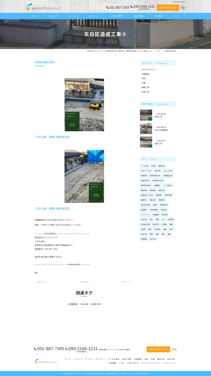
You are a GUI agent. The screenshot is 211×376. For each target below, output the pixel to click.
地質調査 (144, 239)
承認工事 (157, 171)
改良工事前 (168, 195)
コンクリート (145, 215)
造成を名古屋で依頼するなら (48, 256)
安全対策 (144, 234)
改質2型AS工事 (158, 180)
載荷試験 (144, 190)
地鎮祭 (155, 205)
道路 (157, 219)
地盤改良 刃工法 (147, 195)
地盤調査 (145, 74)
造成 (36, 273)
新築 (151, 234)
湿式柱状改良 (145, 205)
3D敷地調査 (154, 210)
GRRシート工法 (146, 171)
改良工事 (145, 91)
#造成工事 (95, 304)
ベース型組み (167, 185)
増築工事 (153, 200)
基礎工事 (145, 87)
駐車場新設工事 (155, 175)
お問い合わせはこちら (168, 7)
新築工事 (162, 190)
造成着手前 (164, 205)
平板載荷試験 (145, 224)
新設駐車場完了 (146, 185)
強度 (157, 234)
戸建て (171, 229)
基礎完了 (144, 200)
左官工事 (144, 219)
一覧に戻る (84, 282)
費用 (163, 234)
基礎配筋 (162, 200)
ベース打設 (144, 166)
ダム (163, 219)
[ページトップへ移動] (174, 349)
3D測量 (164, 224)
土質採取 (171, 219)
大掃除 (153, 166)
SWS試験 (157, 229)
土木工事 (153, 239)
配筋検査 (153, 190)
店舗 (164, 229)
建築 (149, 229)
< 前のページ (42, 282)
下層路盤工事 (167, 175)
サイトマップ (169, 363)
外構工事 (164, 210)
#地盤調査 (73, 304)
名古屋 (143, 229)
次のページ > (127, 282)
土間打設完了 (145, 180)
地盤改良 (159, 195)
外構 (143, 83)
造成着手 (144, 210)
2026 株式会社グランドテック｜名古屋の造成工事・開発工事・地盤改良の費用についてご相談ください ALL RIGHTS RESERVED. (106, 373)
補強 (169, 234)
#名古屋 (84, 304)
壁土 (151, 219)
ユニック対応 (167, 171)
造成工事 (165, 215)
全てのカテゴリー (149, 69)
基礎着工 (157, 185)
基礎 (170, 224)
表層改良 (144, 175)
